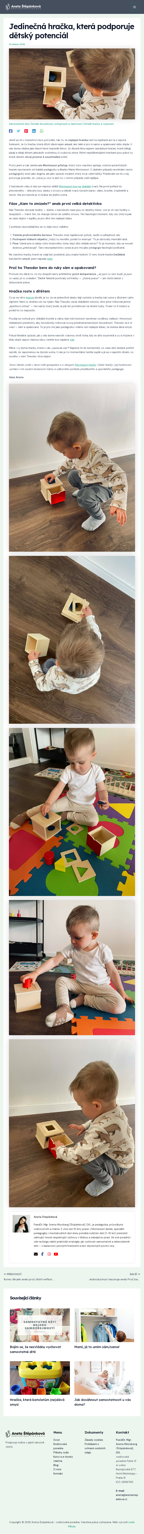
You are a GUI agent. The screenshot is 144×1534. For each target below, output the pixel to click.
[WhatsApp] (41, 131)
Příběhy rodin (61, 1452)
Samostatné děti (19, 124)
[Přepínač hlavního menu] (134, 7)
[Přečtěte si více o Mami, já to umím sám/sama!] (104, 1325)
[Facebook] (10, 131)
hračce (30, 297)
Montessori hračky (85, 365)
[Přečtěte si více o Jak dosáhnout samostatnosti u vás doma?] (104, 1377)
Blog (55, 1465)
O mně (57, 1469)
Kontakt (58, 1473)
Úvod (56, 1440)
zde (72, 339)
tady (50, 259)
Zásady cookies (94, 1440)
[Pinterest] (26, 131)
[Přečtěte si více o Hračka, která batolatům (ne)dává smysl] (40, 1377)
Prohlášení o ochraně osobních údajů (95, 1448)
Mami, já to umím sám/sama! (97, 1347)
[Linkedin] (34, 131)
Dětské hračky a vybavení (98, 124)
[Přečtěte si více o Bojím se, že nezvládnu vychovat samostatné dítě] (40, 1325)
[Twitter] (18, 131)
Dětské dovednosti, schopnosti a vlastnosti (56, 124)
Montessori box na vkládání (75, 186)
